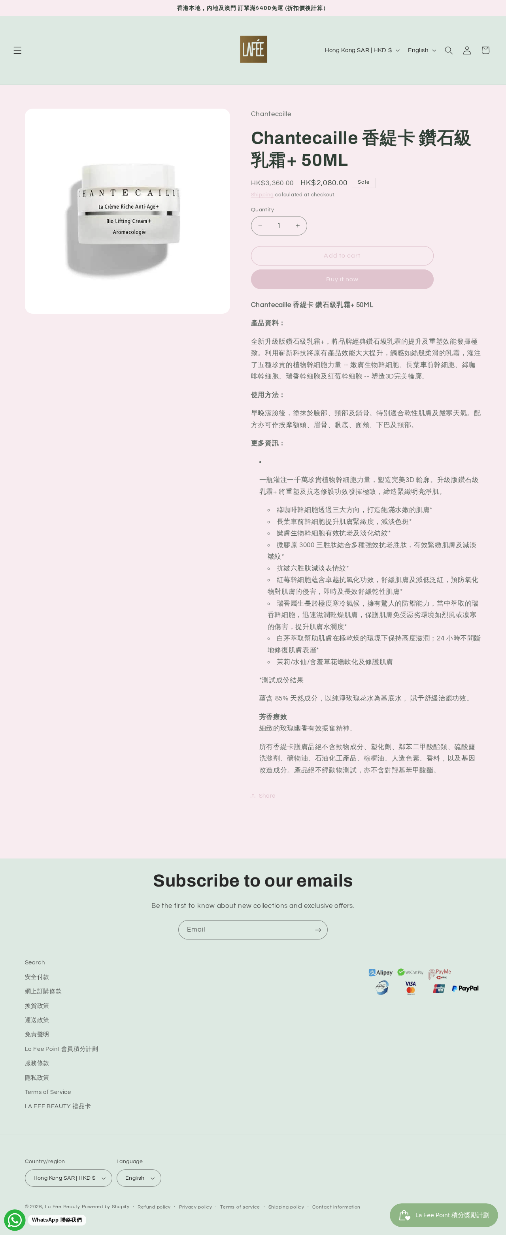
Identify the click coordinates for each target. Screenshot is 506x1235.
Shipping (262, 194)
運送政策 (37, 1020)
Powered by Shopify (106, 1207)
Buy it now (342, 279)
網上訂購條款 (43, 991)
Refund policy (154, 1207)
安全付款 (37, 977)
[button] (17, 50)
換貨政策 (37, 1006)
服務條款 (37, 1063)
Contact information (336, 1207)
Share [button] (267, 795)
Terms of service (240, 1207)
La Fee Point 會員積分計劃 (61, 1049)
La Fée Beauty (62, 1207)
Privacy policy (195, 1207)
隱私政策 (37, 1078)
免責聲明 (37, 1034)
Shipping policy (286, 1207)
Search (35, 963)
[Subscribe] (318, 929)
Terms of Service (48, 1092)
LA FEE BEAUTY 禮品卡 (58, 1106)
